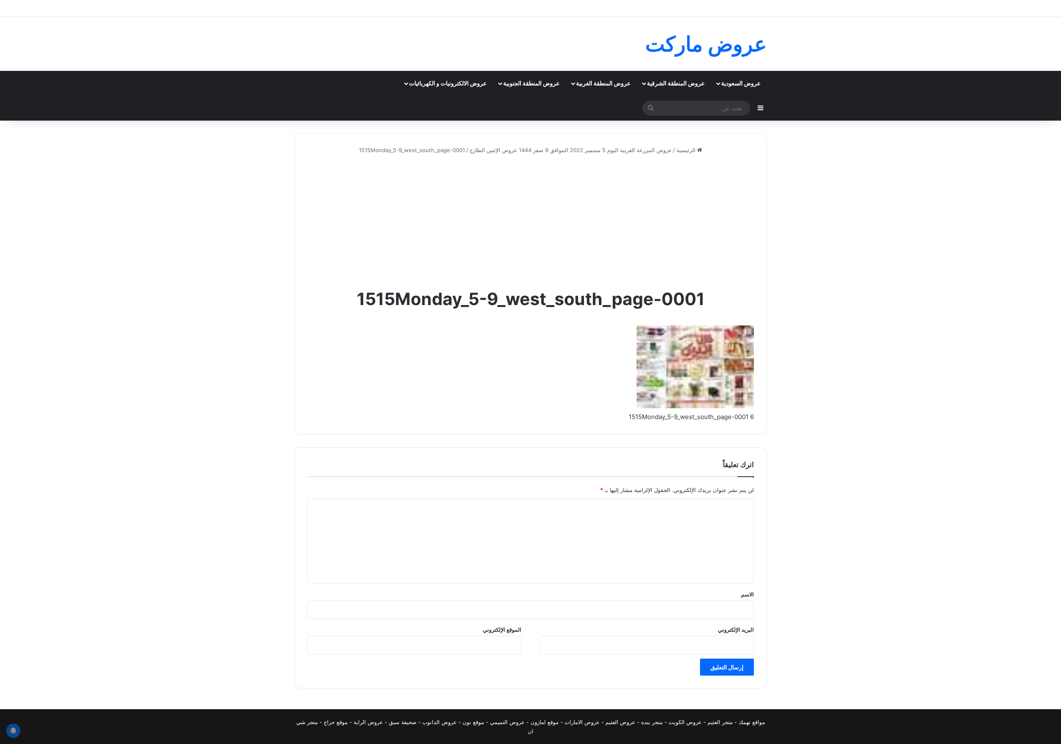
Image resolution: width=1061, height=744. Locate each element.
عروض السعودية (741, 83)
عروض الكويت (685, 722)
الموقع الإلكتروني (502, 629)
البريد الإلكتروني (736, 629)
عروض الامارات (582, 722)
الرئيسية (686, 150)
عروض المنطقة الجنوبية (531, 83)
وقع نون (472, 722)
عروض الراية (368, 722)
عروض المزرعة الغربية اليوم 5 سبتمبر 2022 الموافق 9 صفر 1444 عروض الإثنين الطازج (571, 150)
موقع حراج (336, 722)
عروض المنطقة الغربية (603, 83)
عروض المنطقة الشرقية (676, 83)
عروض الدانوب (439, 722)
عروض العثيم (620, 722)
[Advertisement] (530, 221)
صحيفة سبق (403, 722)
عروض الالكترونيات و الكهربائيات (448, 83)
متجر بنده (652, 722)
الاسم (747, 594)
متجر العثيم (720, 722)
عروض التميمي (507, 722)
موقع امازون (544, 722)
